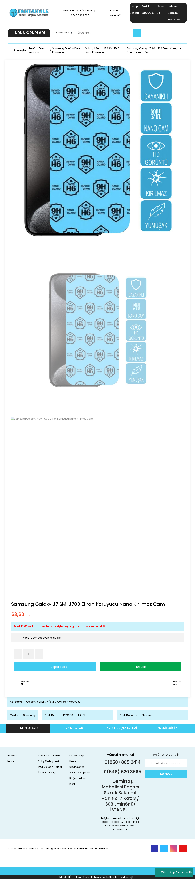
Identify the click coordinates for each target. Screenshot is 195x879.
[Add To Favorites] (186, 65)
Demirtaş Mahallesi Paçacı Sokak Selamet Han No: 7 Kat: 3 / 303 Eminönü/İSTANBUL (120, 795)
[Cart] (181, 33)
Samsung (29, 715)
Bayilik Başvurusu (147, 9)
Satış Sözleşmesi (48, 761)
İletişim (11, 761)
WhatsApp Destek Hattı (176, 872)
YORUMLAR (74, 728)
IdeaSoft (65, 877)
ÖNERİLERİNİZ (167, 728)
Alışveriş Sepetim (79, 772)
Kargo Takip (76, 755)
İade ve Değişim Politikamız (175, 12)
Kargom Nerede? (115, 13)
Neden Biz (161, 9)
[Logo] (29, 12)
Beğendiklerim (78, 778)
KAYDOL (166, 774)
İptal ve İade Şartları (50, 767)
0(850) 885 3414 (122, 762)
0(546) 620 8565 (122, 772)
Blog (72, 784)
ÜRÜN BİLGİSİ (28, 728)
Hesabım (75, 761)
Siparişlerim (76, 767)
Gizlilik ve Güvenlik (49, 755)
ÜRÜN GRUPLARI (30, 32)
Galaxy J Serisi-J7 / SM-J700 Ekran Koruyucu (53, 702)
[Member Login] (158, 32)
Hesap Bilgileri (134, 9)
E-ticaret (79, 877)
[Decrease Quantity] (18, 654)
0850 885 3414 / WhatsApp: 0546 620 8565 (80, 13)
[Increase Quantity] (39, 654)
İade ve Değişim (48, 772)
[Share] (186, 71)
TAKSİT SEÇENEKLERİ (120, 728)
